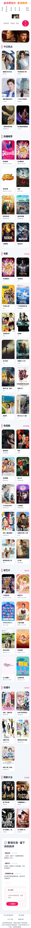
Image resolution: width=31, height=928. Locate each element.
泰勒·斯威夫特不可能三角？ (8, 99)
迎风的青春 (20, 216)
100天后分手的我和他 (8, 506)
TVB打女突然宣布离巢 (22, 99)
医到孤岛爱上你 (7, 560)
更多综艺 (26, 570)
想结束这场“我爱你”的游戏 (22, 740)
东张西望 (20, 650)
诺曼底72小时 (21, 361)
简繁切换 (21, 919)
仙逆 (18, 189)
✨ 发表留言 (12, 904)
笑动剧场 (5, 161)
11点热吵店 (6, 595)
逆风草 (5, 416)
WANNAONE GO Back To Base (8, 623)
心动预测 (20, 505)
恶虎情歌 (5, 478)
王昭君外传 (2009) (6, 334)
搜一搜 (25, 23)
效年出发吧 (6, 650)
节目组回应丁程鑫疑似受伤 (22, 72)
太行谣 (19, 560)
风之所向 (5, 361)
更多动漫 (26, 688)
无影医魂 (20, 279)
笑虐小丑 (20, 388)
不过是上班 (6, 306)
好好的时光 (6, 216)
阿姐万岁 (20, 595)
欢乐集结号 (20, 161)
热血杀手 (20, 244)
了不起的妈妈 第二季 (22, 306)
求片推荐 (21, 915)
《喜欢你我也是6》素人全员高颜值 (8, 127)
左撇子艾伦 (6, 740)
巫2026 (19, 478)
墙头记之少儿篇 (22, 416)
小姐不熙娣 (20, 623)
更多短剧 (26, 777)
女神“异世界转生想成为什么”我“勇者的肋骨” (22, 713)
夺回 (18, 450)
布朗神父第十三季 (22, 533)
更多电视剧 (26, 426)
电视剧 (6, 9)
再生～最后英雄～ (8, 533)
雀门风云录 (6, 802)
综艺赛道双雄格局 (22, 126)
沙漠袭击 (5, 244)
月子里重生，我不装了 (8, 830)
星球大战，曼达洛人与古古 (8, 388)
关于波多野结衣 (8, 915)
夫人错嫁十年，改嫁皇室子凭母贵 (22, 830)
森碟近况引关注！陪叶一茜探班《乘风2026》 (8, 72)
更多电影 (26, 254)
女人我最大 (6, 677)
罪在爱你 (5, 450)
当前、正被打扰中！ (7, 713)
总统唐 (19, 333)
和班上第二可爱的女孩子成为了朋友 (8, 767)
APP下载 (10, 919)
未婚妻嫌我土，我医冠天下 (22, 802)
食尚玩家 (5, 189)
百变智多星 (20, 677)
